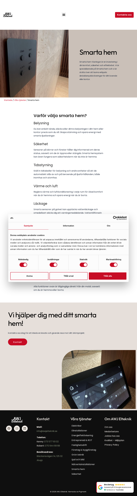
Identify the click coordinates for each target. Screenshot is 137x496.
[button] (64, 14)
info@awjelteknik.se (47, 431)
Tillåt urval (68, 276)
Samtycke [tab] (28, 226)
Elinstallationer (79, 430)
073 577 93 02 (51, 441)
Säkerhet (76, 474)
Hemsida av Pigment (77, 491)
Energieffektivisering (82, 435)
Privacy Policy (111, 444)
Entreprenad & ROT (82, 440)
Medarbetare (111, 431)
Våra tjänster (20, 100)
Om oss (108, 427)
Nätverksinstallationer (83, 464)
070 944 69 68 (52, 445)
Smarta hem (78, 469)
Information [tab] (68, 226)
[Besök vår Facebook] (9, 428)
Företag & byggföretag (84, 449)
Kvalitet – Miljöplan (114, 440)
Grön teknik (78, 454)
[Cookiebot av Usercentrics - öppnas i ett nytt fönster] (115, 218)
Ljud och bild (78, 459)
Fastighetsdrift (79, 445)
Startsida (8, 100)
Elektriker (77, 425)
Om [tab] (108, 226)
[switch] (53, 265)
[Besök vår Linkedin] (25, 428)
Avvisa (29, 276)
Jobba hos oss (112, 435)
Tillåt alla (108, 276)
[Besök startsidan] (7, 15)
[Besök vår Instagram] (17, 428)
